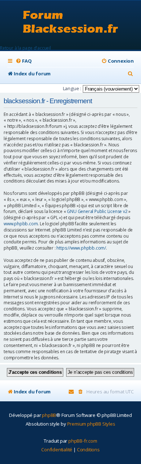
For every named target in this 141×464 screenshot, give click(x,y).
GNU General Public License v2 (97, 211)
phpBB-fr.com (82, 441)
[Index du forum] (70, 22)
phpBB (49, 415)
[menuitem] (23, 61)
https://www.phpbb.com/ (81, 248)
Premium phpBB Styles (91, 424)
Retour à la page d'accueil (25, 48)
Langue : (72, 88)
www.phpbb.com (21, 224)
